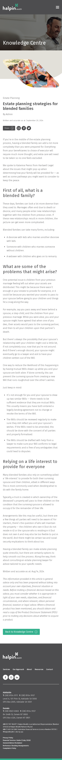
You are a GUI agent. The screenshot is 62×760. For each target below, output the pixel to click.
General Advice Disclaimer (12, 743)
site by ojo (19, 732)
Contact (49, 669)
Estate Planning (11, 98)
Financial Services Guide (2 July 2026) (17, 740)
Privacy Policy (8, 738)
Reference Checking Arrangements (16, 746)
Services (6, 669)
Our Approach (18, 669)
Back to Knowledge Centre (19, 631)
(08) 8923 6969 (12, 711)
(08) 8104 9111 (11, 695)
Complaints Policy (9, 748)
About (29, 669)
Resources (39, 669)
